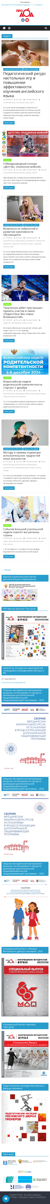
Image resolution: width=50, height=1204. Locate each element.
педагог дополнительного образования (17, 541)
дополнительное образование (14, 241)
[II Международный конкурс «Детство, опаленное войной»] (25, 132)
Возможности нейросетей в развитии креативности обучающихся (20, 231)
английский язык (9, 103)
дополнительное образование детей (16, 394)
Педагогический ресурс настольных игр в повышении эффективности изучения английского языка (24, 84)
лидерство (6, 323)
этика (11, 247)
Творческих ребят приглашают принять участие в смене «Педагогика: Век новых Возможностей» (23, 312)
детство (21, 173)
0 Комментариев (31, 100)
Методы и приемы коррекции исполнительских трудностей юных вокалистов (22, 455)
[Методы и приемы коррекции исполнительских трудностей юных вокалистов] (25, 421)
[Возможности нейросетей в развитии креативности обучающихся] (25, 197)
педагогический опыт (10, 397)
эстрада (6, 471)
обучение (23, 244)
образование (16, 323)
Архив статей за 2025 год (13, 225)
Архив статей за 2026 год (13, 69)
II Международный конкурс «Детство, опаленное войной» (22, 165)
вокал (43, 462)
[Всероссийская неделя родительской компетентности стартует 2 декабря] (25, 350)
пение (38, 468)
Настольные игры (22, 103)
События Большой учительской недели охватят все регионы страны (23, 532)
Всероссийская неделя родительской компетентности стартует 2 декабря (22, 384)
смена (30, 323)
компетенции (34, 394)
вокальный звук (8, 465)
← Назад (6, 569)
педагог (32, 103)
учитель (10, 544)
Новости (7, 160)
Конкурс (28, 173)
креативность (30, 241)
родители (22, 397)
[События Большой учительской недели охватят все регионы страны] (25, 497)
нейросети (15, 244)
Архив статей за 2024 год (13, 449)
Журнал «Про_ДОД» (31, 69)
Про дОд (19, 100)
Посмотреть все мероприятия (14, 682)
